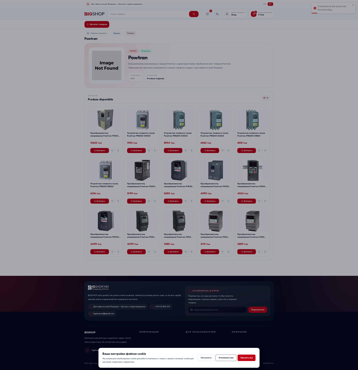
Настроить (206, 358)
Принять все (246, 358)
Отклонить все (226, 358)
